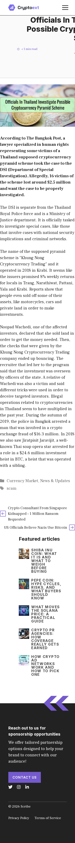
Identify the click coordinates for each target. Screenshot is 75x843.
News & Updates (55, 481)
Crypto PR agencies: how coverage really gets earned (45, 639)
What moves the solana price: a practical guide (45, 614)
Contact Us (24, 777)
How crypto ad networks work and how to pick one (45, 666)
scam (11, 488)
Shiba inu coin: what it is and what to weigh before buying (44, 561)
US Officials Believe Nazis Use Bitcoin (35, 527)
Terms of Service (47, 818)
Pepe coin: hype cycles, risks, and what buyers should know (46, 589)
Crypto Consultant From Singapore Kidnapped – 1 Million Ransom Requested (37, 514)
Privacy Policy (18, 818)
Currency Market (22, 481)
